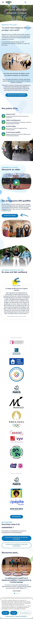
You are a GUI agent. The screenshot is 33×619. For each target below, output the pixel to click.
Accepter (5, 613)
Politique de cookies (10, 616)
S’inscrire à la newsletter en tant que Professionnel (16, 545)
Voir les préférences (25, 613)
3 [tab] (18, 593)
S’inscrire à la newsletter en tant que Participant (16, 538)
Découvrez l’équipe (10, 215)
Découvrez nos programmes (16, 95)
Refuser (14, 613)
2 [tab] (16, 593)
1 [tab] (14, 593)
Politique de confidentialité (21, 616)
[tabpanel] (16, 75)
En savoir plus (16, 516)
